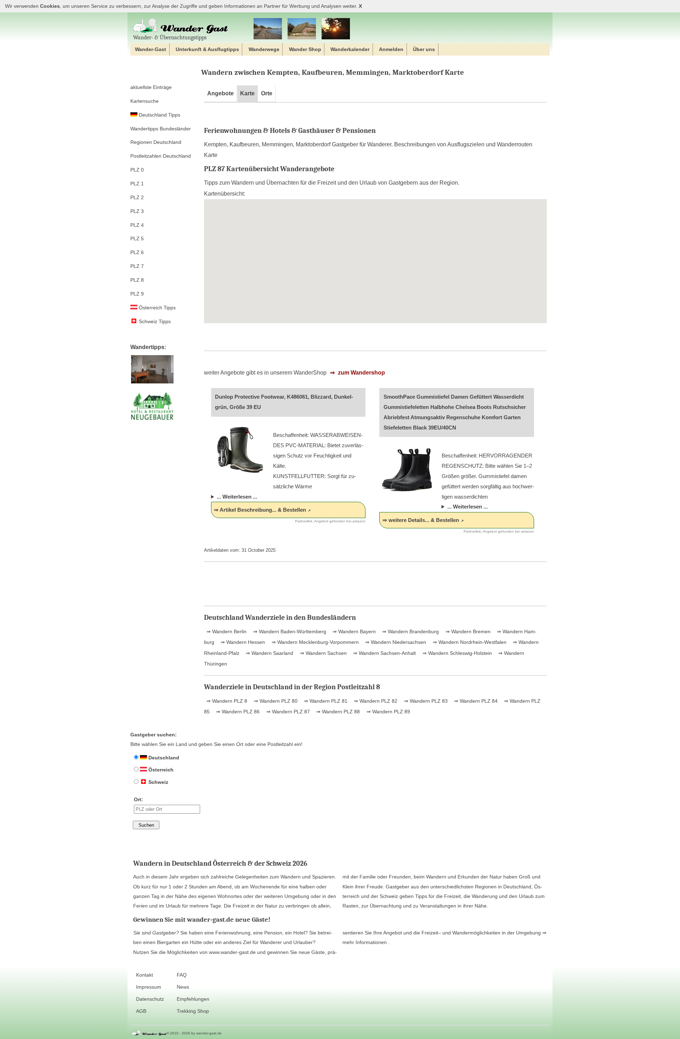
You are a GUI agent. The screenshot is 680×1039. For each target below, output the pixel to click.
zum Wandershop (360, 373)
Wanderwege (264, 49)
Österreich (160, 770)
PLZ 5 (137, 238)
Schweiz (157, 782)
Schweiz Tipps (154, 321)
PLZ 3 (137, 211)
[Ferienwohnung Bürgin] (152, 384)
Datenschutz (150, 999)
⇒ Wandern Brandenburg (410, 631)
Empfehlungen (193, 999)
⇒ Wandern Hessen (242, 642)
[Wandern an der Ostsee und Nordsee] (268, 29)
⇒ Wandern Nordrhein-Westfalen (468, 642)
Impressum (148, 987)
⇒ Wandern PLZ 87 (287, 711)
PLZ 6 (137, 252)
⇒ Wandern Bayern (353, 631)
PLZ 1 (137, 183)
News (183, 987)
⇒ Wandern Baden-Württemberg (289, 631)
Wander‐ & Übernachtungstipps (169, 37)
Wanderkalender (349, 49)
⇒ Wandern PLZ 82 (374, 701)
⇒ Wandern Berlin (226, 631)
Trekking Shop (193, 1011)
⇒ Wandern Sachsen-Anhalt (384, 653)
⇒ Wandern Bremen (467, 631)
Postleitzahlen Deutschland (160, 156)
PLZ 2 (137, 197)
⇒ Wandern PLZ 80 (275, 701)
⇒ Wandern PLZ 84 (475, 701)
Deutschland (163, 757)
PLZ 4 (137, 225)
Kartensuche (144, 101)
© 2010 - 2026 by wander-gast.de (194, 1033)
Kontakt (144, 975)
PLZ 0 (137, 170)
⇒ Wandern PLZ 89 (387, 711)
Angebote (220, 93)
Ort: (138, 799)
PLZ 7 (137, 266)
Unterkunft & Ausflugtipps (207, 49)
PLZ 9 (137, 294)
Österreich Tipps (156, 307)
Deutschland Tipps (158, 115)
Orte (266, 93)
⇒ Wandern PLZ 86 (237, 711)
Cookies (50, 6)
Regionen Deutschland (155, 142)
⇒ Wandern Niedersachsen (395, 642)
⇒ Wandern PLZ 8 (226, 701)
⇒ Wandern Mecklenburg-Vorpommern (314, 642)
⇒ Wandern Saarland (268, 653)
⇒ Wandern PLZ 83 (425, 701)
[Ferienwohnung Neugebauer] (152, 420)
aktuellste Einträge (151, 87)
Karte (247, 93)
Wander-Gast (150, 49)
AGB (141, 1011)
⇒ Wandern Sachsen (323, 653)
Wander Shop (305, 49)
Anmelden (391, 49)
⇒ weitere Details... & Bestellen (420, 520)
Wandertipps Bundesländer (160, 128)
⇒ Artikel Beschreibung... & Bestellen (260, 510)
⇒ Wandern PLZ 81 (324, 701)
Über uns (424, 49)
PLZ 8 (137, 280)
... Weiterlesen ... (237, 497)
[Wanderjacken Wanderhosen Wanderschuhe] (302, 29)
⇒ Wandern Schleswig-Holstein (456, 653)
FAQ (182, 975)
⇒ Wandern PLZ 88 (337, 711)
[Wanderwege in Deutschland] (336, 29)
